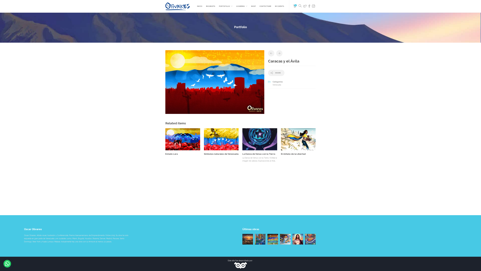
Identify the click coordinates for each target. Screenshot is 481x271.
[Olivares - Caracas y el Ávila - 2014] (214, 82)
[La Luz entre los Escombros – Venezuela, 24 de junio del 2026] (247, 239)
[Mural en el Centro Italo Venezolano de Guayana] (260, 239)
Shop (253, 6)
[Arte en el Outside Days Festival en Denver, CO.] (272, 239)
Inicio (199, 6)
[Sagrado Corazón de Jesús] (297, 239)
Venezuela (277, 85)
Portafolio (224, 6)
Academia (240, 6)
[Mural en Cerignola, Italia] (285, 239)
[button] (7, 263)
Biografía (210, 6)
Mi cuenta (279, 6)
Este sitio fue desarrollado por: (240, 261)
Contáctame (265, 6)
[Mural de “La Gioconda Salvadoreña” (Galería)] (310, 239)
